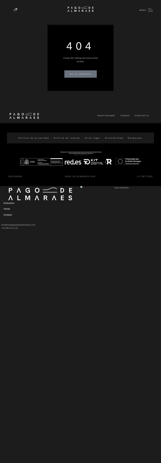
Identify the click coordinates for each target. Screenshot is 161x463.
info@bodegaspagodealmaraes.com (18, 225)
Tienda (125, 116)
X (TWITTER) (145, 176)
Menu (143, 10)
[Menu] (150, 10)
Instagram (15, 176)
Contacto (142, 116)
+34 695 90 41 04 (9, 228)
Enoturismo (106, 116)
